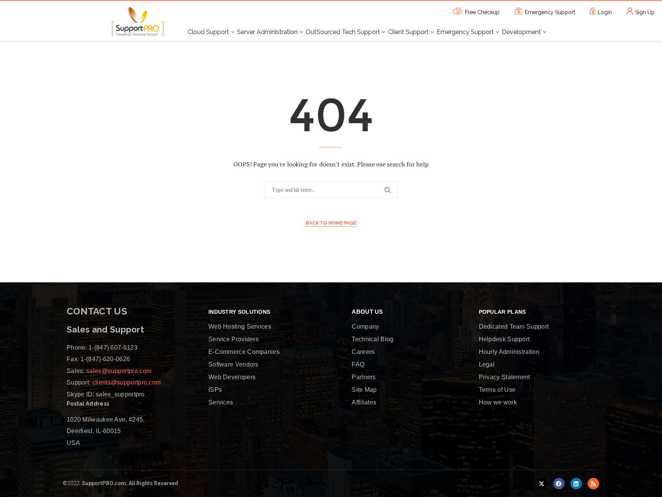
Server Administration (267, 32)
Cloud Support (208, 32)
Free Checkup (482, 12)
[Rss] (593, 483)
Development (521, 32)
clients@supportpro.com (125, 382)
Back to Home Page (331, 223)
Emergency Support (550, 12)
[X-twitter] (541, 483)
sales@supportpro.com (118, 371)
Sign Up (645, 12)
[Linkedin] (576, 483)
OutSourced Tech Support (343, 32)
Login (605, 12)
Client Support (408, 32)
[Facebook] (559, 483)
